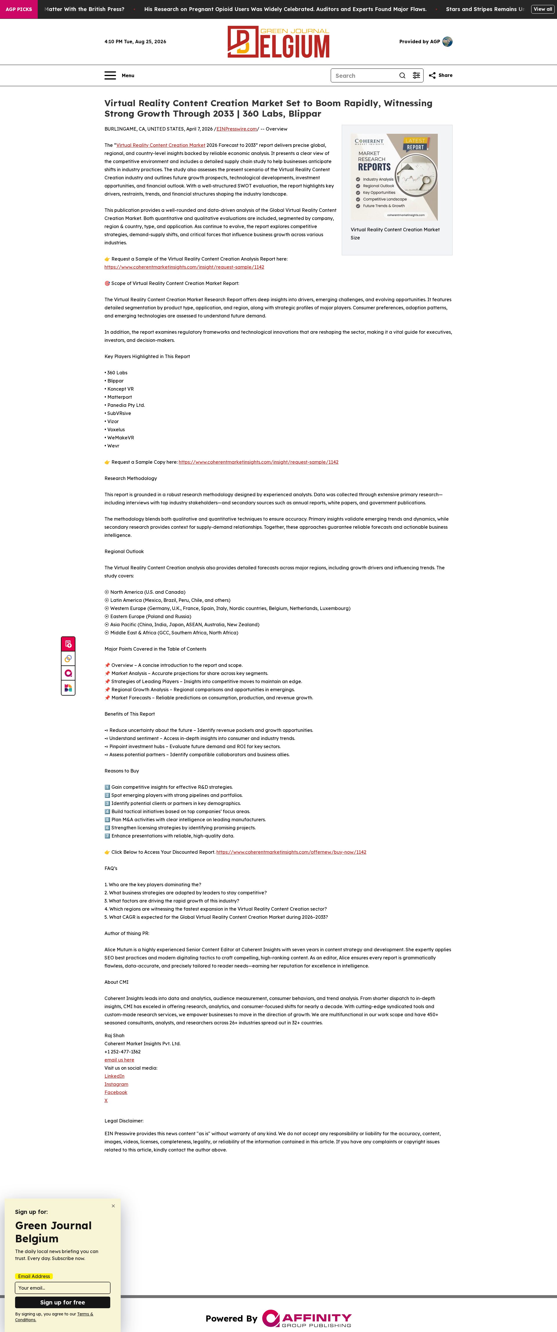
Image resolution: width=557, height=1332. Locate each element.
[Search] (402, 75)
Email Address (34, 1276)
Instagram (116, 1084)
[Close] (113, 1206)
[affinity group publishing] (68, 673)
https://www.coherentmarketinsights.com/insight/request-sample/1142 (184, 267)
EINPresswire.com (236, 129)
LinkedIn (114, 1076)
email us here (119, 1060)
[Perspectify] (68, 658)
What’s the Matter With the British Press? (69, 9)
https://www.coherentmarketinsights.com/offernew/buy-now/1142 (291, 852)
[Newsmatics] (68, 688)
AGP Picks (19, 9)
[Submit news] (68, 644)
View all (543, 9)
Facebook (115, 1092)
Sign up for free (62, 1302)
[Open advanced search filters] (416, 75)
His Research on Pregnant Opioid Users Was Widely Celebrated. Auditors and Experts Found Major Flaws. (285, 9)
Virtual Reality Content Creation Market (160, 145)
